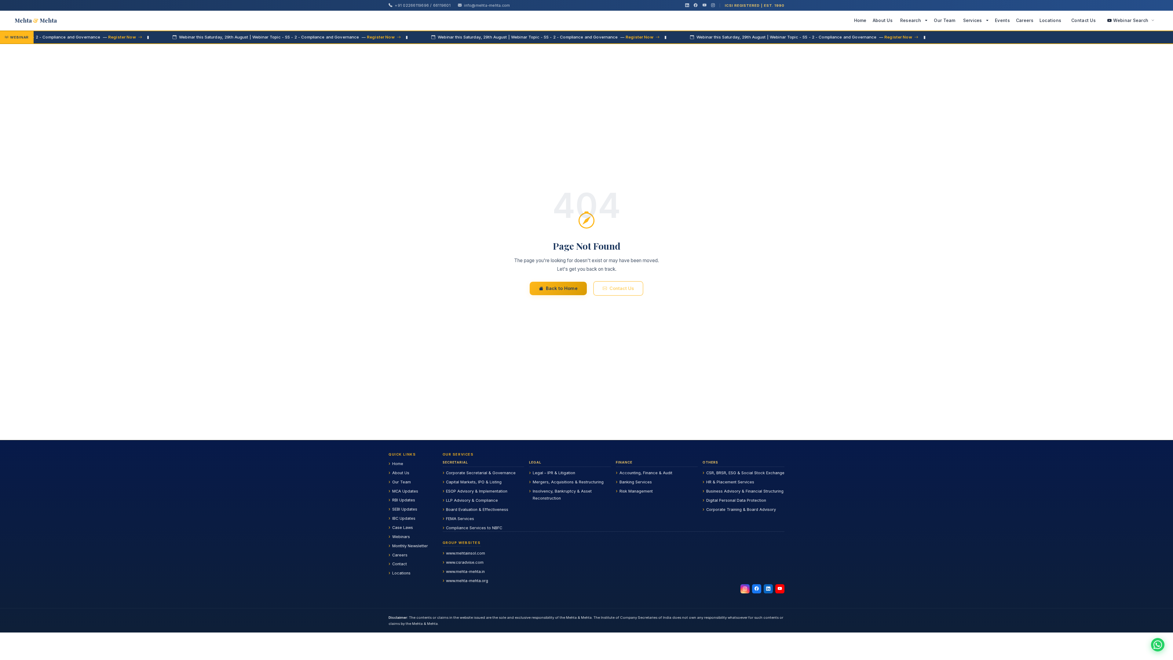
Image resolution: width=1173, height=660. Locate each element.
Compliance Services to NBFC (474, 528)
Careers (1024, 20)
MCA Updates (405, 491)
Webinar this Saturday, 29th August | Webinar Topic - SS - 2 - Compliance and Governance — (255, 37)
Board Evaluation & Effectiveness (477, 509)
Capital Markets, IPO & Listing (474, 482)
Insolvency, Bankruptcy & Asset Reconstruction (562, 494)
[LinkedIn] (687, 5)
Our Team (944, 20)
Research (910, 20)
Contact (399, 564)
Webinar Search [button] (1130, 20)
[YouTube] (704, 5)
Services (972, 20)
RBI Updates (403, 500)
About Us (883, 20)
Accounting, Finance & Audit (645, 473)
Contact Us (1083, 20)
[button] (926, 21)
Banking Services (635, 482)
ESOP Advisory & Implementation (476, 491)
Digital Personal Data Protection (736, 500)
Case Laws (402, 527)
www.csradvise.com (465, 562)
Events (1002, 20)
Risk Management (636, 491)
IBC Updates (403, 518)
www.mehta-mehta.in (465, 571)
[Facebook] (695, 5)
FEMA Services (460, 518)
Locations (1051, 20)
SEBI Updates (404, 509)
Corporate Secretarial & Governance (481, 473)
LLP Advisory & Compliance (472, 500)
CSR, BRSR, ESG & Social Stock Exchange (745, 473)
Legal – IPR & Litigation (554, 473)
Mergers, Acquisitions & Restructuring (568, 482)
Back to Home (562, 288)
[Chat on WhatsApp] (1157, 644)
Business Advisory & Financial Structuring (745, 491)
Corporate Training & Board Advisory (741, 509)
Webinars (401, 536)
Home (860, 20)
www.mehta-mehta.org (467, 580)
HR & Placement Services (730, 482)
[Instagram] (713, 5)
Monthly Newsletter (410, 546)
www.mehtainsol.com (465, 553)
